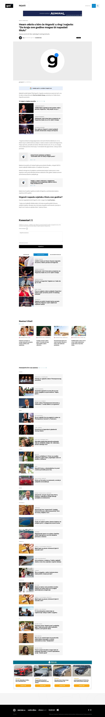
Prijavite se (41, 246)
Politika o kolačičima (87, 714)
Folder (52, 710)
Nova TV (14, 710)
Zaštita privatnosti (79, 714)
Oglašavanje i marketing (63, 714)
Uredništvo (56, 714)
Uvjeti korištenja (72, 714)
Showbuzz (42, 710)
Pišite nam (51, 714)
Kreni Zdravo (58, 710)
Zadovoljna (32, 710)
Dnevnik (21, 710)
